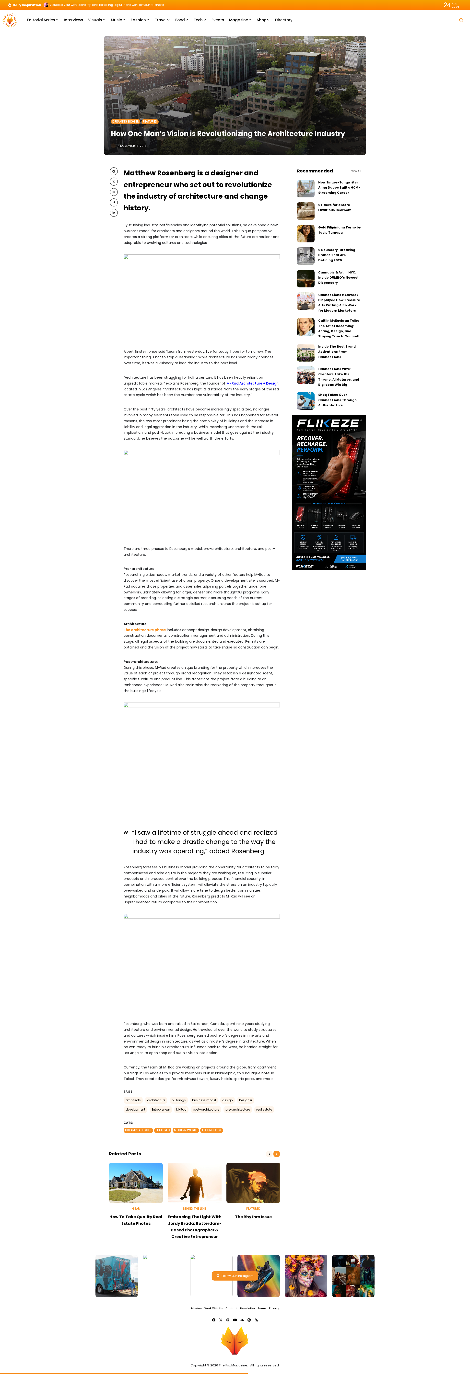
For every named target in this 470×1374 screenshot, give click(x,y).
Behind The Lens (194, 1209)
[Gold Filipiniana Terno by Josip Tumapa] (306, 233)
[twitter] (114, 181)
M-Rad (181, 1110)
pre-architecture (237, 1110)
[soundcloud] (242, 1320)
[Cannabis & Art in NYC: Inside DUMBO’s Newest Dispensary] (306, 278)
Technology (212, 1130)
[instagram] (228, 1320)
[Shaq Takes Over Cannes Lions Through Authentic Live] (306, 401)
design (227, 1100)
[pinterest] (114, 192)
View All (356, 171)
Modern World (186, 1130)
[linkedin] (114, 213)
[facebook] (114, 171)
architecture (156, 1100)
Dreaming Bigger (125, 122)
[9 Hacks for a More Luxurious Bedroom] (306, 211)
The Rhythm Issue (253, 1217)
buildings (179, 1100)
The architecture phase (145, 629)
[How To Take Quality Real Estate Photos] (136, 1183)
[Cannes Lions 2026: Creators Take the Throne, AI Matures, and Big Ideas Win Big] (306, 375)
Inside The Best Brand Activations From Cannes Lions (337, 351)
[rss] (256, 1320)
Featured (150, 122)
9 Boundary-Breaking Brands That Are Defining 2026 (336, 255)
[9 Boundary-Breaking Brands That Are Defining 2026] (306, 256)
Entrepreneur (161, 1110)
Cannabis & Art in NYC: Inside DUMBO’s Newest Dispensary (338, 277)
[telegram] (114, 202)
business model (204, 1100)
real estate (264, 1110)
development (135, 1110)
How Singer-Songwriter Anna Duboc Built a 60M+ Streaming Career (339, 187)
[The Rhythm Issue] (253, 1183)
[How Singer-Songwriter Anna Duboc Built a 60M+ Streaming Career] (306, 188)
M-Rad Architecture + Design (252, 383)
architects (133, 1100)
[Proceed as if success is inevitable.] (46, 4)
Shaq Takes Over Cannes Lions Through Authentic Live (337, 400)
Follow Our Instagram (238, 1276)
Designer (245, 1100)
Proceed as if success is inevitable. (75, 5)
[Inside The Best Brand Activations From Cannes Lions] (306, 353)
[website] (249, 1320)
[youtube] (235, 1320)
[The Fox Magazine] (10, 19)
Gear (136, 1209)
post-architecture (206, 1110)
